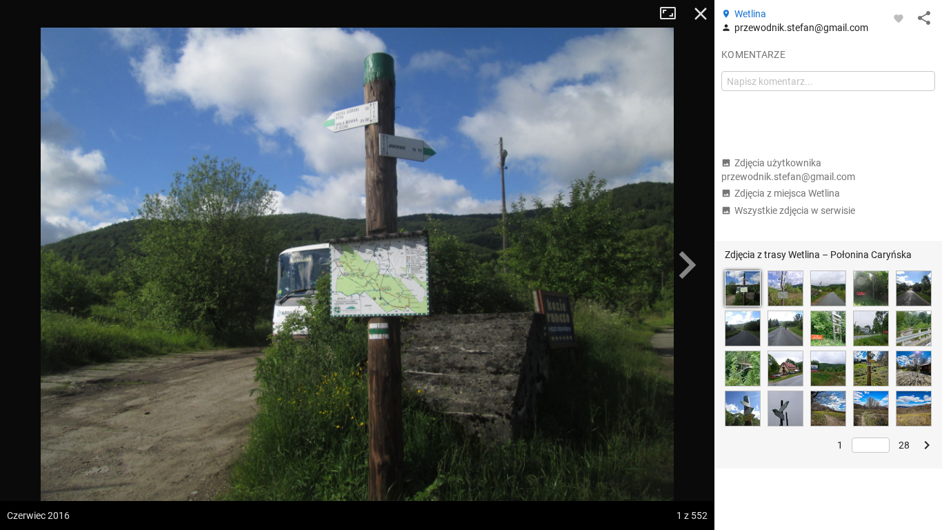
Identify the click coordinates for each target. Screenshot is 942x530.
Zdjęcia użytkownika (788, 169)
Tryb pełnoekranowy (673, 14)
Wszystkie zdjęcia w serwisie (794, 210)
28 (904, 445)
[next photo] (686, 265)
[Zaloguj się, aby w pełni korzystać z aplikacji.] (899, 17)
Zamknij (700, 14)
